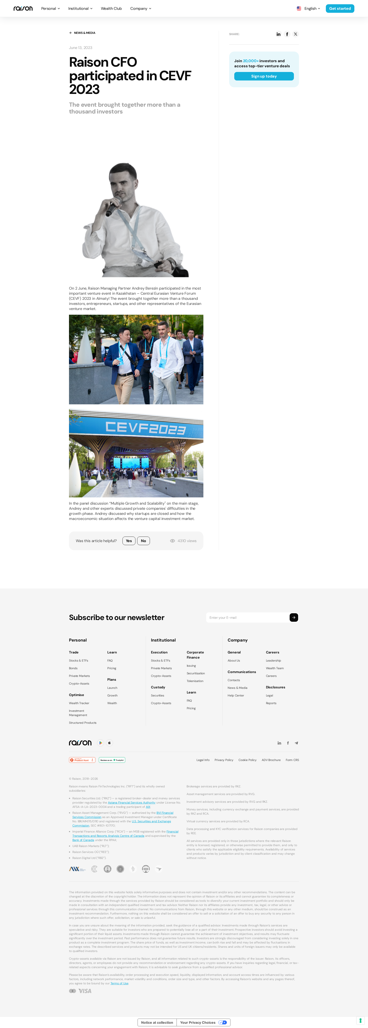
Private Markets (79, 676)
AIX (148, 807)
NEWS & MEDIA (84, 33)
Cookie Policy (248, 760)
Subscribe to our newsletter (116, 617)
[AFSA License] (95, 869)
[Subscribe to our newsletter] (294, 617)
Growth (112, 695)
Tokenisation (195, 681)
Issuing (191, 666)
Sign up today (264, 76)
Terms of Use (119, 983)
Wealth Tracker (79, 703)
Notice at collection (157, 1022)
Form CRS (292, 760)
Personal (48, 8)
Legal (269, 695)
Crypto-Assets (79, 683)
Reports (271, 703)
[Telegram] (296, 742)
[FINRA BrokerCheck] (158, 869)
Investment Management (78, 713)
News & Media (237, 688)
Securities (157, 695)
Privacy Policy (224, 760)
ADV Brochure (271, 760)
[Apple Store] (109, 743)
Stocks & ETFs (78, 660)
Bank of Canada (83, 840)
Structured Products (82, 723)
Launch (112, 688)
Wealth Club (111, 8)
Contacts (234, 680)
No (143, 540)
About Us (234, 660)
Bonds (73, 668)
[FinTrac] (133, 869)
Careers (271, 676)
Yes (129, 540)
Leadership (273, 660)
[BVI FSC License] (107, 869)
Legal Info (203, 760)
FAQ (110, 660)
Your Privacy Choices (198, 1022)
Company (138, 8)
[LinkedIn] (279, 742)
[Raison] (23, 8)
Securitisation (196, 673)
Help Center (236, 695)
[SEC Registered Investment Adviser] (120, 869)
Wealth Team (275, 668)
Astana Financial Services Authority (131, 802)
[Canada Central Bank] (146, 869)
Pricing (111, 668)
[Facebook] (287, 742)
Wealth (112, 703)
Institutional (78, 8)
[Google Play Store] (100, 743)
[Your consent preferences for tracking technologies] (360, 1021)
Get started (340, 8)
